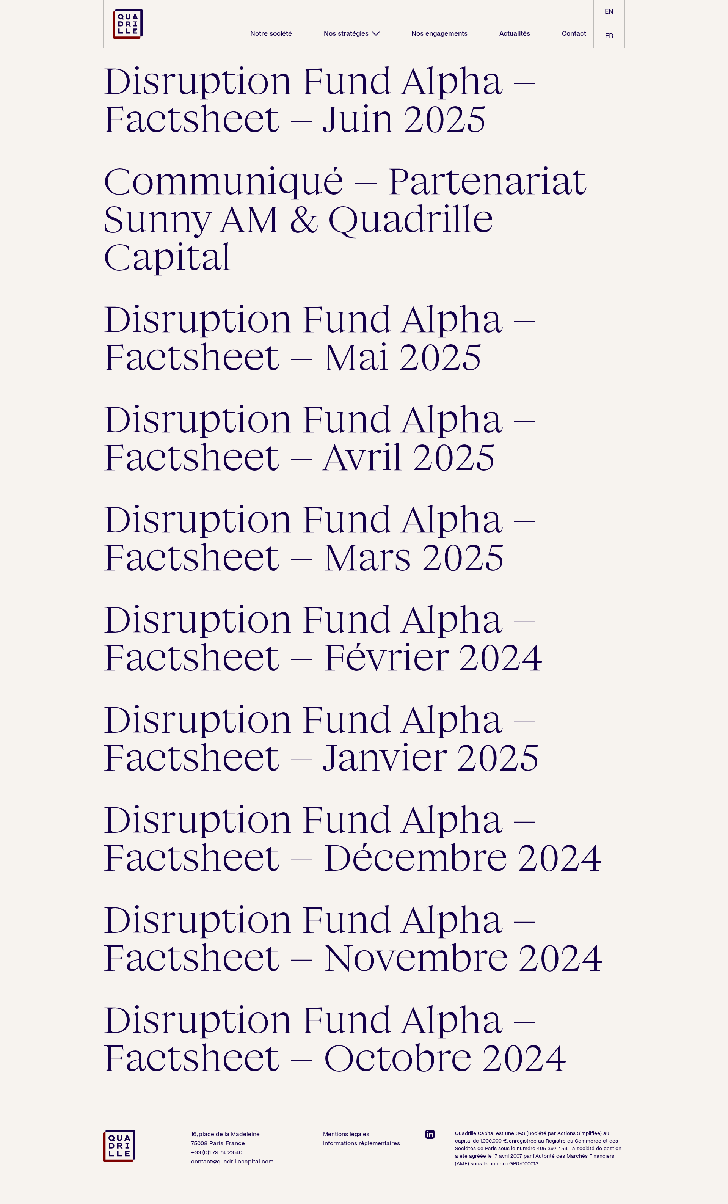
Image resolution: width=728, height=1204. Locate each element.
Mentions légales (346, 1134)
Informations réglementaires (361, 1143)
